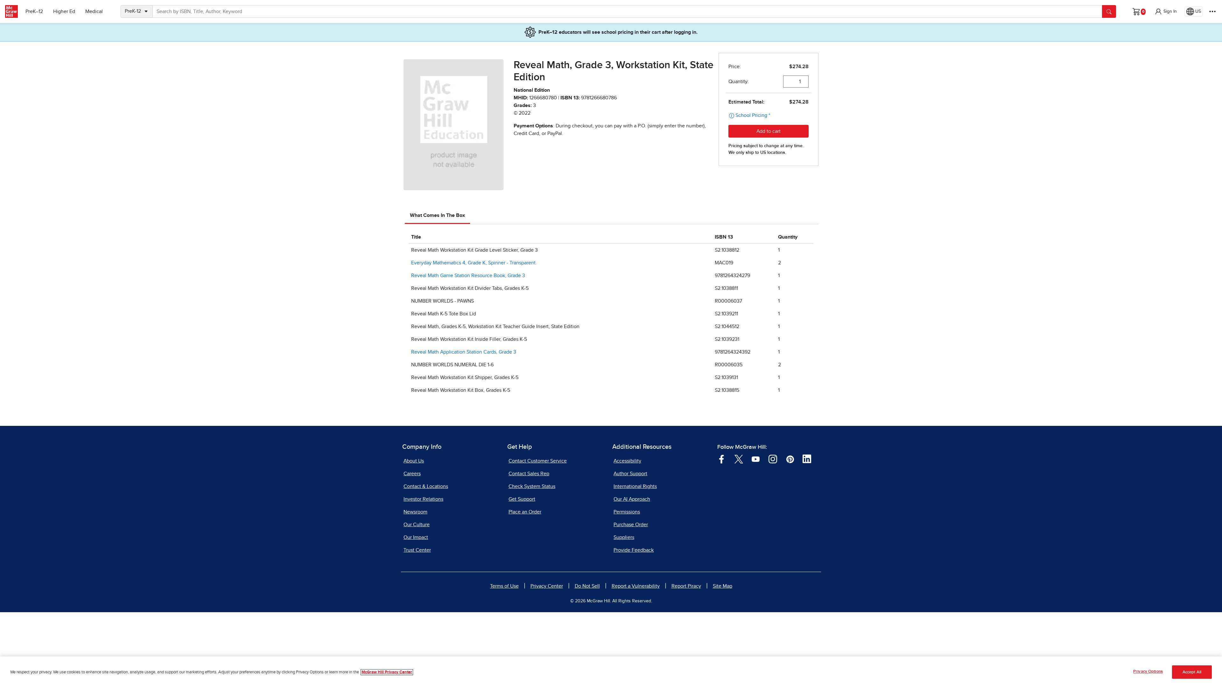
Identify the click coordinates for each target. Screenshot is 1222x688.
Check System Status (532, 486)
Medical (94, 11)
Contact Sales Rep (529, 473)
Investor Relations (423, 499)
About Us (414, 460)
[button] (1165, 11)
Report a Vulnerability (636, 586)
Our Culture (417, 524)
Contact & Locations (426, 486)
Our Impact (416, 537)
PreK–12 (34, 11)
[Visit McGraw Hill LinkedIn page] (807, 458)
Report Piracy (686, 586)
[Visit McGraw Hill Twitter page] (738, 458)
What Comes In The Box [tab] (437, 215)
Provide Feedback (634, 550)
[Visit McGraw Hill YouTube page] (755, 458)
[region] (611, 672)
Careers (412, 473)
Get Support (522, 499)
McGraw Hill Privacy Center (387, 672)
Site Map (722, 586)
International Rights (635, 486)
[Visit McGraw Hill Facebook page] (721, 458)
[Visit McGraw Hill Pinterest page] (790, 458)
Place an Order (525, 511)
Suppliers (624, 537)
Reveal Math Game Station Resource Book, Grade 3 (468, 275)
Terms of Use (504, 586)
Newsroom (415, 511)
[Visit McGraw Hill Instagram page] (773, 458)
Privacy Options (1148, 672)
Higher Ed (64, 11)
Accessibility (627, 460)
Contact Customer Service (538, 460)
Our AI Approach (632, 499)
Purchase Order (631, 524)
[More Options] (1212, 11)
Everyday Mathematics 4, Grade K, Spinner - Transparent (473, 262)
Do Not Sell (587, 586)
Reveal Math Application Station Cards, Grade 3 (463, 352)
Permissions (627, 511)
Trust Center (417, 550)
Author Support (630, 473)
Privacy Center (546, 586)
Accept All (1192, 672)
